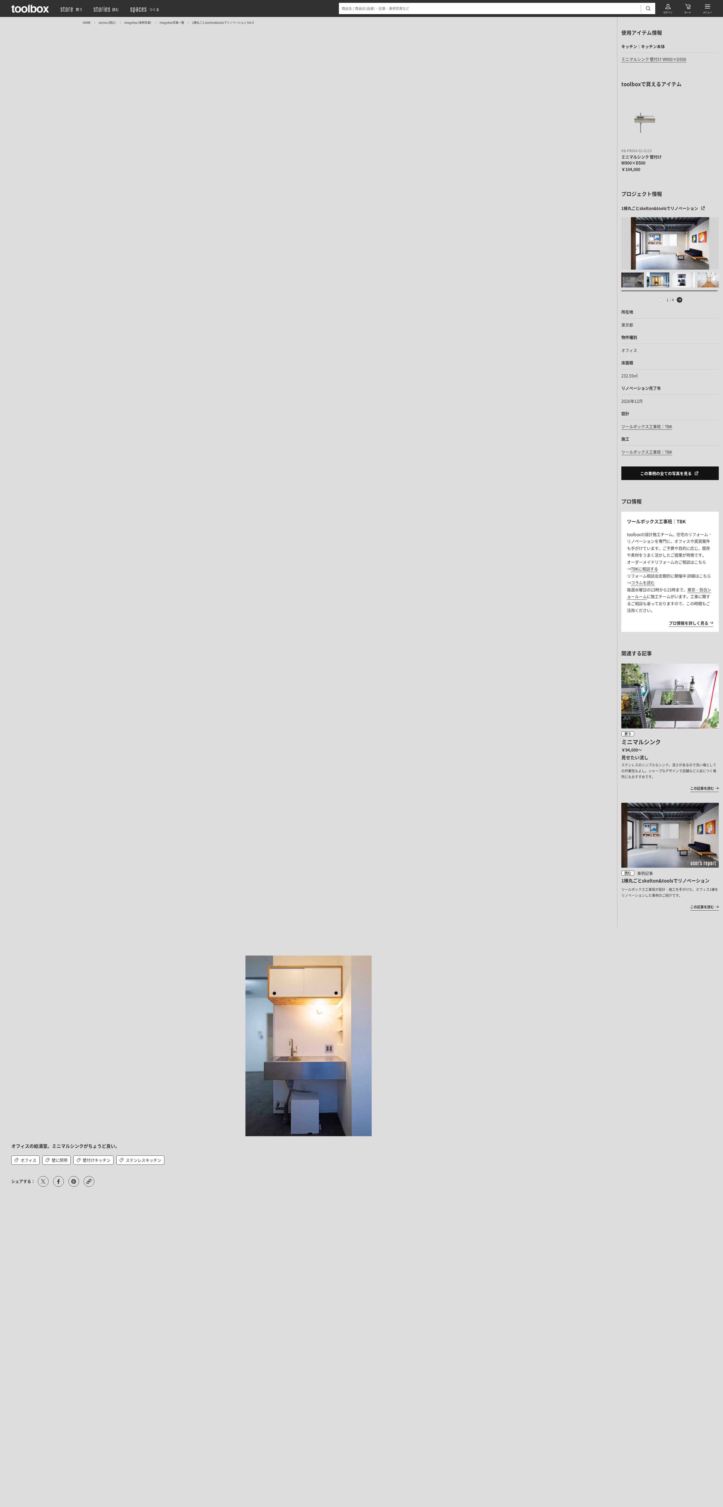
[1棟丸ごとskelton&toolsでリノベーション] (670, 243)
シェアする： (23, 1181)
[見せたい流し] (670, 727)
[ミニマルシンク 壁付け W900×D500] (644, 123)
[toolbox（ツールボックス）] (30, 8)
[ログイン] (668, 8)
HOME (87, 22)
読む (627, 873)
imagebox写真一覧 (172, 22)
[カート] (688, 8)
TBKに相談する (644, 569)
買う (627, 733)
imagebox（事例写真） (138, 22)
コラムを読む (643, 582)
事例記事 (645, 873)
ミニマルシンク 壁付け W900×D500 (653, 59)
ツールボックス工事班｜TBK (646, 426)
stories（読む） (107, 22)
